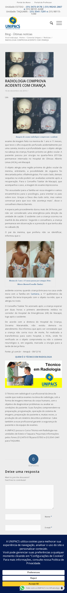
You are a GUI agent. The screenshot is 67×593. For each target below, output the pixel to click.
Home (22, 37)
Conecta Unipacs (34, 37)
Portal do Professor (43, 2)
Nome (48, 516)
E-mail (48, 527)
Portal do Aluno (24, 2)
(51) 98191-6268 (34, 9)
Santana (35, 293)
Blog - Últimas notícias (18, 34)
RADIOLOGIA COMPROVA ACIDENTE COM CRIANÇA (25, 83)
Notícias (47, 37)
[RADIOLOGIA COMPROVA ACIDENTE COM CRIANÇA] (29, 64)
